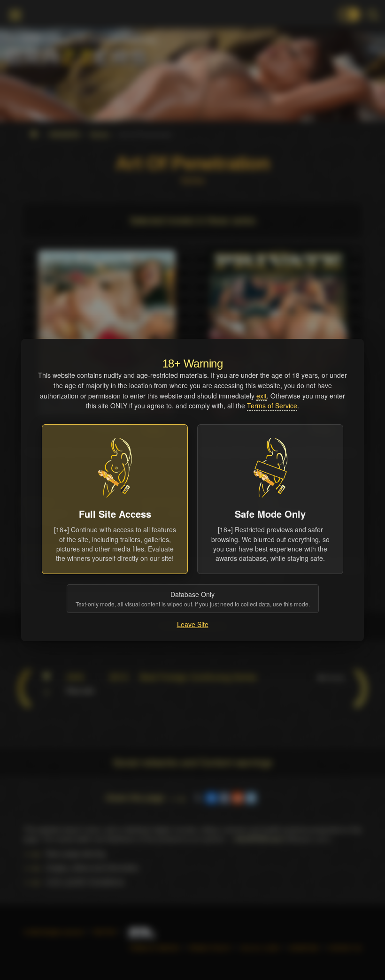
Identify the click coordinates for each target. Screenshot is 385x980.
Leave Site (192, 624)
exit (261, 395)
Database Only (193, 599)
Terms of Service (272, 405)
